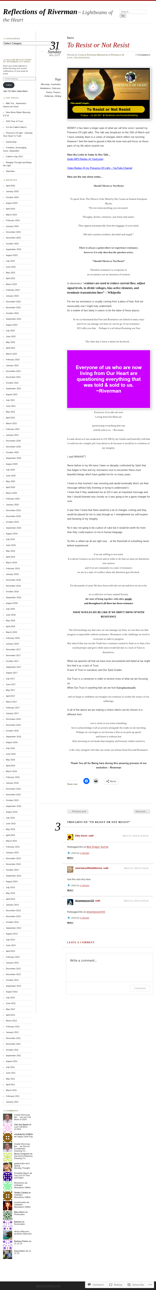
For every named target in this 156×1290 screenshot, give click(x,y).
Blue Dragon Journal (97, 847)
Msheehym (19, 1183)
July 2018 (10, 609)
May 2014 (10, 893)
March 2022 (11, 354)
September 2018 (13, 597)
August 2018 (12, 603)
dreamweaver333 (84, 900)
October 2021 (12, 383)
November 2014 (13, 864)
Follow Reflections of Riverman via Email (17, 61)
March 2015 (11, 841)
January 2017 (12, 713)
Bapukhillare (19, 1251)
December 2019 (13, 510)
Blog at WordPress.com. (48, 1286)
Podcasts (56, 88)
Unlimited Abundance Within (22, 1186)
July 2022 (10, 330)
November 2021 (13, 377)
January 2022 (12, 365)
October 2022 (12, 313)
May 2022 (10, 342)
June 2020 (11, 475)
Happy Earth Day (25, 1136)
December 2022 (13, 301)
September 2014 (13, 876)
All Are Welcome (24, 1234)
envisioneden (20, 1202)
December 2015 (13, 789)
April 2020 (10, 487)
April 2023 (10, 278)
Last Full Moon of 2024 (22, 1118)
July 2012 (10, 997)
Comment (140, 988)
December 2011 (13, 1038)
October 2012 (12, 980)
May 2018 (10, 620)
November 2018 (13, 586)
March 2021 (11, 423)
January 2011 (12, 1102)
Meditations (45, 88)
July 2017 (10, 679)
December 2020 (13, 441)
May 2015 (10, 829)
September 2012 (13, 986)
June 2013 (11, 945)
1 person (84, 853)
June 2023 (11, 267)
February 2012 (13, 1026)
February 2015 (13, 847)
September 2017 (13, 667)
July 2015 (10, 818)
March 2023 (11, 284)
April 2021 (10, 418)
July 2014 (10, 887)
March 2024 (11, 215)
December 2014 (13, 858)
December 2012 (13, 968)
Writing (58, 96)
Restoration (19, 1214)
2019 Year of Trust (14, 121)
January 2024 (12, 226)
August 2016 (12, 742)
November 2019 (13, 516)
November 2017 (13, 655)
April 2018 (10, 626)
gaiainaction (19, 1163)
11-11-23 (18, 1243)
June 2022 (11, 336)
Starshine (10, 171)
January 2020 (12, 504)
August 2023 (12, 255)
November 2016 (13, 725)
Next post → (141, 811)
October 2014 (12, 870)
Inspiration (55, 84)
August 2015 (12, 812)
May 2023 (10, 272)
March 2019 (11, 562)
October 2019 (12, 522)
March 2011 (11, 1090)
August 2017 (12, 673)
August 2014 (12, 881)
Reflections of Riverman (40, 11)
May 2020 (10, 481)
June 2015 (11, 823)
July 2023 (10, 261)
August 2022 (12, 325)
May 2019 (10, 551)
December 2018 (13, 580)
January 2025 (12, 191)
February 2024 (13, 220)
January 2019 (12, 574)
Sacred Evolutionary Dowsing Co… (21, 1148)
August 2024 (12, 203)
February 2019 (13, 568)
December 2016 (13, 719)
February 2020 (13, 499)
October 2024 (12, 197)
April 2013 (10, 951)
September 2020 (13, 458)
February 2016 (13, 777)
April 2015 (10, 835)
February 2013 (13, 957)
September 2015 (13, 806)
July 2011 (10, 1067)
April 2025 (10, 186)
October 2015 (12, 800)
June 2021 (11, 406)
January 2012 (12, 1032)
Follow (9, 85)
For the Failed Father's (16, 127)
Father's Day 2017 (14, 156)
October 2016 (12, 731)
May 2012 (10, 1009)
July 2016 (10, 748)
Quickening (11, 142)
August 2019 (12, 533)
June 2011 (10, 1073)
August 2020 (12, 464)
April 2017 (10, 696)
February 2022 (13, 359)
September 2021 (13, 388)
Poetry (49, 92)
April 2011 (10, 1084)
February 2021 (13, 429)
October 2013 (12, 922)
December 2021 (13, 371)
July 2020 (10, 470)
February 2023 (13, 290)
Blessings (45, 84)
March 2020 (11, 493)
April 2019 (10, 557)
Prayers (56, 92)
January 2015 (12, 852)
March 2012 (11, 1020)
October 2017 (12, 661)
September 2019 (13, 528)
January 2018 (12, 644)
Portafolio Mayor (21, 1173)
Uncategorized (82, 57)
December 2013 (13, 910)
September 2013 (13, 928)
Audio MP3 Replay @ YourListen (85, 159)
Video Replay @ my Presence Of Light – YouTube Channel (99, 168)
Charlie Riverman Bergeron (93, 55)
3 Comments (143, 55)
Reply (70, 858)
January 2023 (12, 296)
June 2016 (11, 754)
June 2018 (11, 615)
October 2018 (12, 591)
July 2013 (10, 939)
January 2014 (12, 905)
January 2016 (12, 783)
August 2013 (12, 934)
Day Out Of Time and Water (22, 1176)
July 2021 (10, 400)
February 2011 (12, 1096)
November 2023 (13, 238)
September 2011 (13, 1055)
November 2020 (13, 447)
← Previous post (77, 811)
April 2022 (10, 348)
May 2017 (10, 690)
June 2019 (11, 545)
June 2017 (11, 684)
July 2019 (10, 539)
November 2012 (13, 974)
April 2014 (10, 899)
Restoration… (20, 1224)
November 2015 (13, 794)
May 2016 (10, 760)
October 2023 (12, 243)
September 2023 (13, 249)
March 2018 (11, 632)
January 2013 (12, 963)
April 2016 (10, 765)
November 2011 (13, 1044)
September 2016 (13, 736)
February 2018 (13, 638)
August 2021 (12, 394)
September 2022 (13, 319)
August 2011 (11, 1061)
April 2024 (10, 209)
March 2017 (11, 702)
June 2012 (11, 1003)
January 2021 (12, 435)
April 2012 (10, 1015)
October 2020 (12, 452)
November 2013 (13, 916)
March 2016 (11, 771)
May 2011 (10, 1079)
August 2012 (12, 992)
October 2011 (12, 1050)
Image (70, 37)
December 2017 (13, 649)
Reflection (49, 96)
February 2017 (13, 707)
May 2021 (10, 412)
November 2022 (13, 307)
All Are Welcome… (22, 1231)
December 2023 (13, 232)
